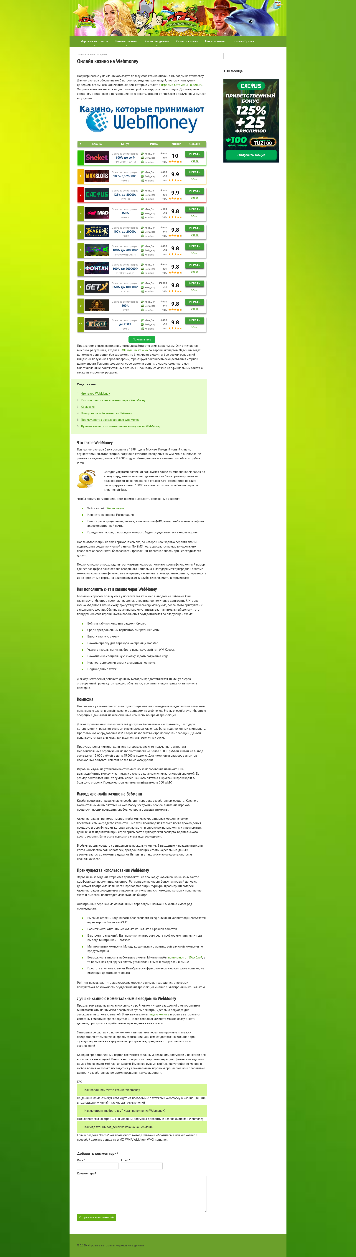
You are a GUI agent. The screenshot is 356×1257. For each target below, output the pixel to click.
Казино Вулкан (244, 41)
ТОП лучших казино (134, 350)
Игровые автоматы (94, 41)
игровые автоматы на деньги (181, 85)
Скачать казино (187, 41)
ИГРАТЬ (194, 154)
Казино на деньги (156, 41)
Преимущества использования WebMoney (110, 420)
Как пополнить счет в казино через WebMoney (113, 400)
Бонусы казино (215, 41)
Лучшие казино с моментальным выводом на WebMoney (121, 426)
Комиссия (88, 407)
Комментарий (86, 1173)
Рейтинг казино (126, 41)
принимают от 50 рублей (185, 957)
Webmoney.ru (115, 508)
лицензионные (159, 1014)
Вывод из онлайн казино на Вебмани (106, 413)
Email (125, 1160)
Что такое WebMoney (95, 393)
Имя (81, 1160)
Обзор (194, 160)
